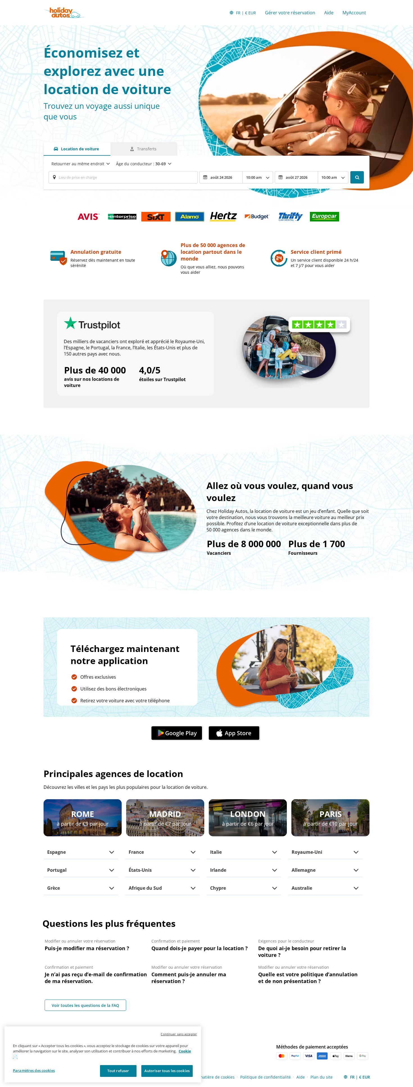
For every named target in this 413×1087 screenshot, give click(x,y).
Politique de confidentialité (265, 1077)
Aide (328, 13)
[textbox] (123, 177)
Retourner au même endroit (77, 163)
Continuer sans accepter (179, 1034)
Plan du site (321, 1077)
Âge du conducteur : (141, 163)
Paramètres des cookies (34, 1070)
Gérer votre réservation (290, 13)
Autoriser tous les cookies (167, 1070)
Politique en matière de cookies (205, 1077)
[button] (178, 733)
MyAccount (354, 13)
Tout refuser (118, 1070)
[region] (102, 1054)
